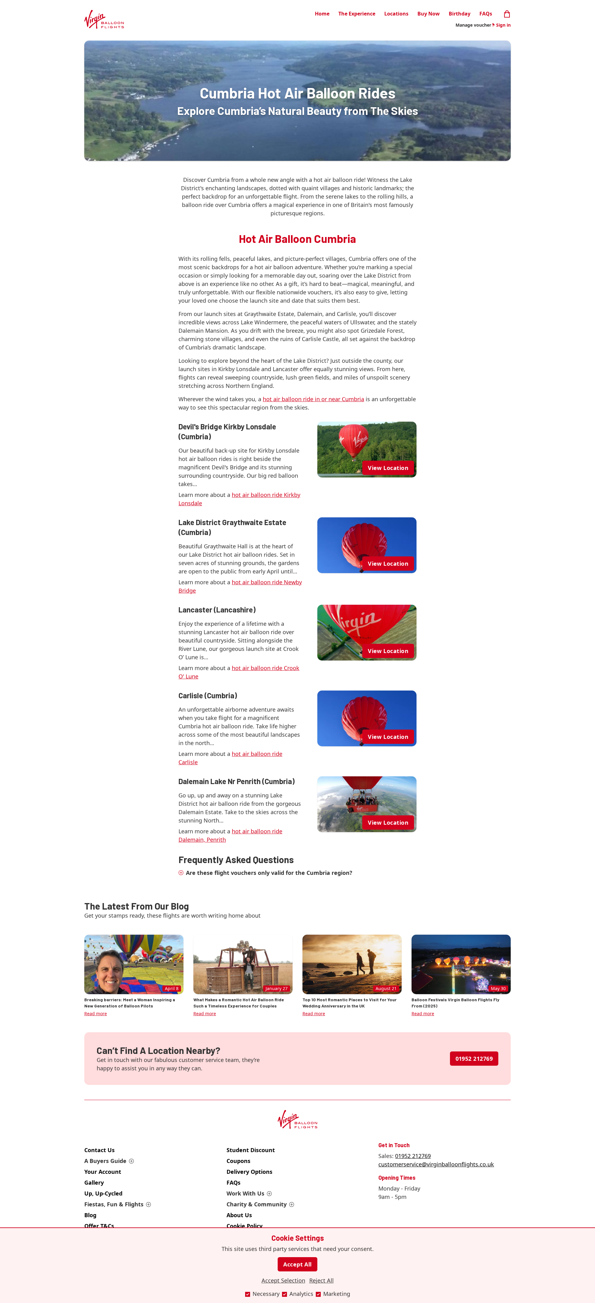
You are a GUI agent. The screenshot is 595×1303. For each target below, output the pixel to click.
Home (322, 13)
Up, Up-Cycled (103, 1193)
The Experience (356, 13)
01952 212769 (474, 1058)
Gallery (94, 1182)
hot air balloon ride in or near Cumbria (313, 399)
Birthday (459, 13)
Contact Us (99, 1150)
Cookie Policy (244, 1226)
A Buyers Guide (105, 1161)
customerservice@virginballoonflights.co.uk (436, 1164)
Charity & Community (257, 1204)
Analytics (301, 1293)
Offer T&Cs (99, 1226)
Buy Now (428, 13)
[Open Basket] (507, 13)
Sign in (503, 25)
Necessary (266, 1293)
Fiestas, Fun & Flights (113, 1204)
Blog (90, 1215)
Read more (95, 1013)
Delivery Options (249, 1171)
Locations (396, 13)
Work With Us (245, 1193)
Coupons (238, 1161)
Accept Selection (283, 1280)
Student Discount (251, 1150)
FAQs (485, 13)
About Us (239, 1215)
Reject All (321, 1280)
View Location (388, 468)
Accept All (297, 1264)
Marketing (336, 1293)
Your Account (102, 1171)
